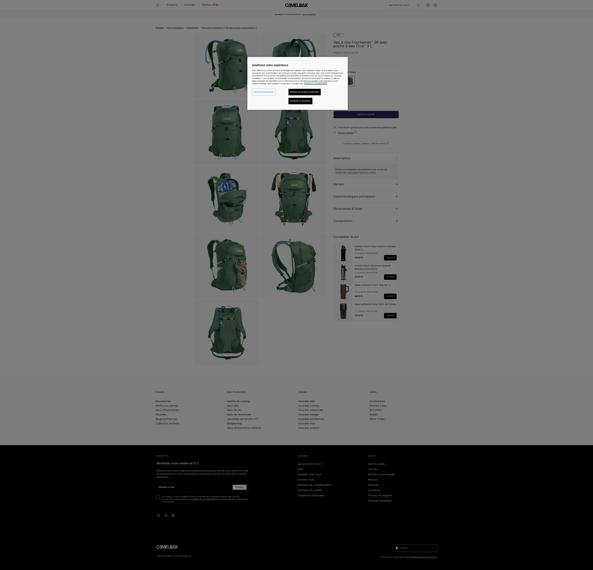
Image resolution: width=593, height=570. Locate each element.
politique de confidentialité (316, 83)
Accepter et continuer (300, 101)
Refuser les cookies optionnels (304, 92)
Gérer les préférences (264, 92)
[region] (297, 83)
